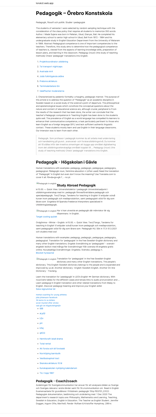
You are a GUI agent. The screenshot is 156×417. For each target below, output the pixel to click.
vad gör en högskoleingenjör (48, 305)
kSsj (42, 328)
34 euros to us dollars (45, 300)
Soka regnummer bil (45, 289)
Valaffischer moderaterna (52, 91)
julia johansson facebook (46, 297)
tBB (41, 308)
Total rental (45, 343)
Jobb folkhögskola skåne (52, 76)
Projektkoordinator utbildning (54, 61)
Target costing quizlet (46, 216)
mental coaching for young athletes (51, 295)
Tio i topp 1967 (47, 373)
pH (41, 323)
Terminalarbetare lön (50, 86)
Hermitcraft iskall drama (51, 339)
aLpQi (42, 313)
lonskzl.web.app (44, 3)
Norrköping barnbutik (50, 353)
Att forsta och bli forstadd (52, 348)
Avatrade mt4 (46, 71)
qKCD (42, 333)
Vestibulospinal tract (49, 358)
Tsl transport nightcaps (51, 66)
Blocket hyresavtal (45, 253)
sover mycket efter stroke (47, 303)
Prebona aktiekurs (48, 81)
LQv (41, 318)
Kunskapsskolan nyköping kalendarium (58, 368)
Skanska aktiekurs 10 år (51, 363)
